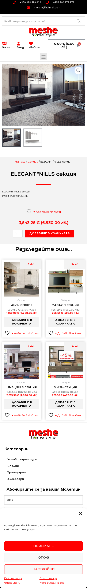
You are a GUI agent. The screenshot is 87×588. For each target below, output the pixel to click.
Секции (33, 161)
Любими (35, 47)
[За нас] (4, 43)
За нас (7, 47)
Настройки (44, 569)
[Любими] (31, 43)
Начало (20, 161)
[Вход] (18, 43)
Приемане (43, 546)
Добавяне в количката (49, 233)
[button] (81, 513)
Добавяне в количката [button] (22, 321)
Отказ (43, 557)
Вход (20, 47)
